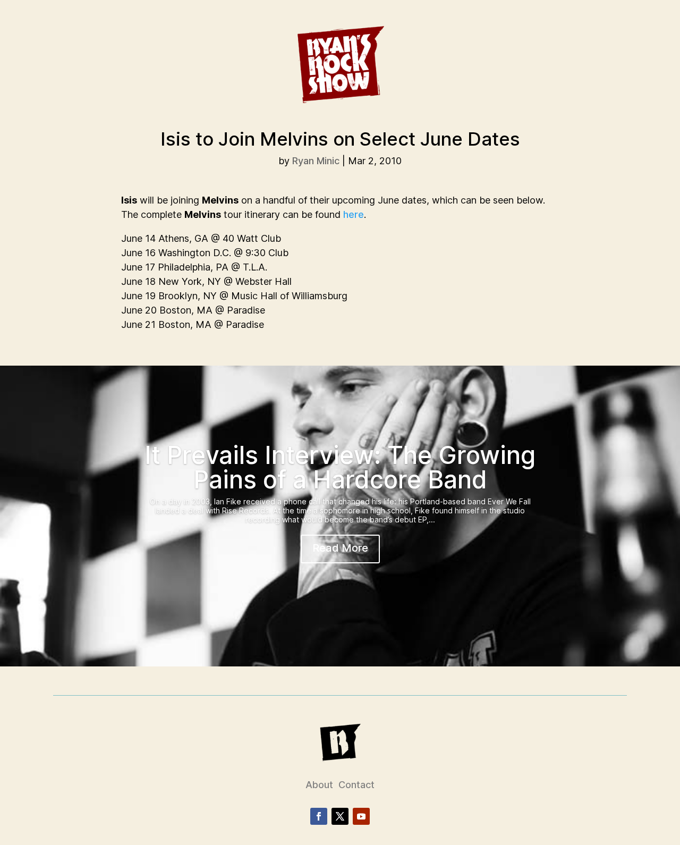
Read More (340, 548)
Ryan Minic (315, 160)
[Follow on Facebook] (318, 816)
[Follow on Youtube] (361, 816)
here (353, 214)
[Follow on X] (340, 816)
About (319, 784)
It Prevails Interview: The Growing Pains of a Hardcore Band (340, 467)
